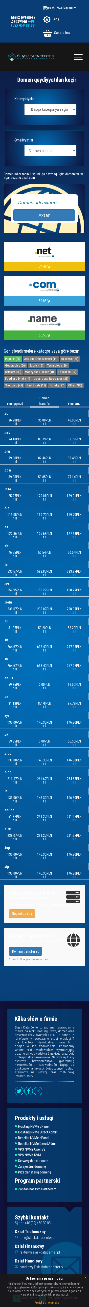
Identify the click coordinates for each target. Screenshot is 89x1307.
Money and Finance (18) (40, 372)
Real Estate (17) (36, 385)
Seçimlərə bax (22, 914)
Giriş (55, 19)
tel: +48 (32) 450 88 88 (35, 1223)
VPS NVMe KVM (29, 1155)
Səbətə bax (61, 33)
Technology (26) (57, 365)
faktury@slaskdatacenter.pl (40, 1252)
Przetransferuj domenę (34, 1172)
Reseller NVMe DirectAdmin (37, 1144)
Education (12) (67, 372)
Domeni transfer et (25, 951)
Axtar (44, 215)
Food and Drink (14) (17, 378)
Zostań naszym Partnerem (37, 1189)
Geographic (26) (15, 365)
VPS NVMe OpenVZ (31, 1149)
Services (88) (13, 372)
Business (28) (69, 359)
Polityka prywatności (47, 1303)
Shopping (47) (14, 385)
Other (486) (75, 385)
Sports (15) (36, 365)
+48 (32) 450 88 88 (23, 23)
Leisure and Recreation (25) (51, 378)
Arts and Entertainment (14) (41, 359)
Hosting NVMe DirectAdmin (38, 1132)
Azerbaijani (65, 7)
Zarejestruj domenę (32, 1166)
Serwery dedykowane (33, 1161)
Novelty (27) (57, 385)
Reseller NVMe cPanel (33, 1138)
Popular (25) (13, 359)
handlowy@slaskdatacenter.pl (42, 1267)
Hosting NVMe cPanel (33, 1126)
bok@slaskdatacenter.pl (37, 1237)
